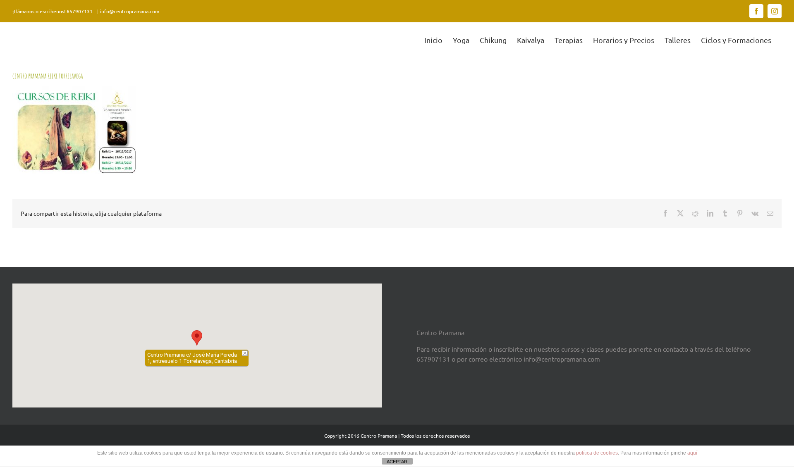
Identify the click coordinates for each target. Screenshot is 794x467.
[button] (196, 337)
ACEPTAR (397, 461)
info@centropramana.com (129, 11)
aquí (692, 453)
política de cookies (597, 453)
